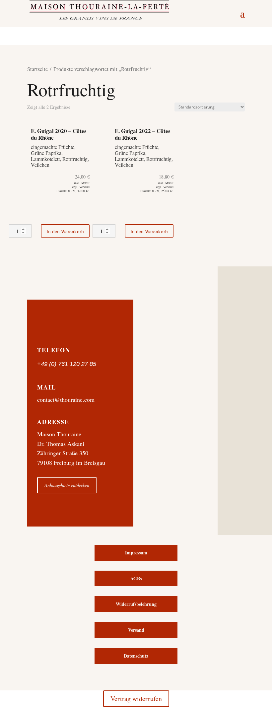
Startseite (37, 69)
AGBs (136, 578)
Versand (136, 629)
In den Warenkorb (65, 231)
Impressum (136, 552)
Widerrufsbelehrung (136, 604)
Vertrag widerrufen (136, 698)
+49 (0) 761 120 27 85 (66, 364)
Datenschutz (136, 655)
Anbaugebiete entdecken (66, 485)
